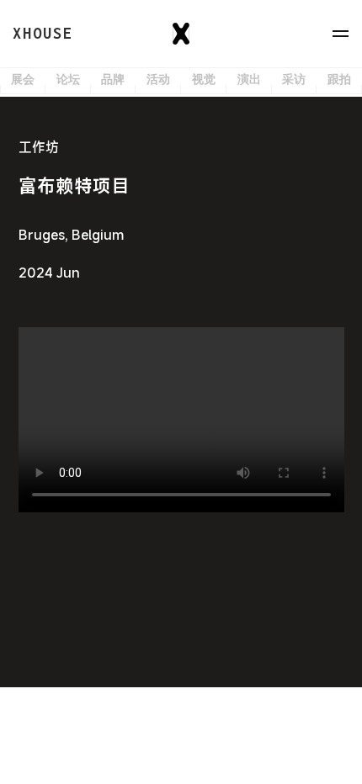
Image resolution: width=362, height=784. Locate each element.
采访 (294, 79)
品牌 (113, 79)
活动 (158, 79)
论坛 (68, 79)
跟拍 (339, 79)
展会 (23, 79)
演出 (249, 79)
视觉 (204, 79)
